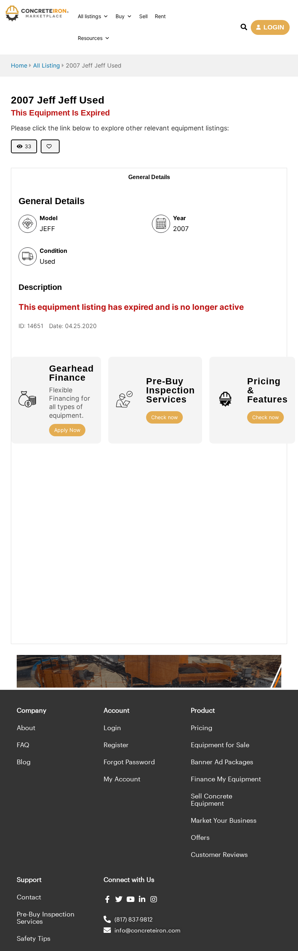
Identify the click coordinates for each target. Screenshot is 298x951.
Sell (143, 16)
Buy (120, 16)
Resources (90, 38)
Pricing (201, 728)
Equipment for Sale (220, 745)
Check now (164, 417)
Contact (29, 897)
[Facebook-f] (107, 899)
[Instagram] (153, 899)
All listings (89, 16)
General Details (149, 177)
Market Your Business (224, 820)
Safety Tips (34, 938)
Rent (160, 16)
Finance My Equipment (226, 779)
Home (19, 65)
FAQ (23, 745)
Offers (200, 837)
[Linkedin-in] (142, 899)
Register (116, 745)
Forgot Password (129, 762)
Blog (24, 762)
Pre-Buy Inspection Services (45, 917)
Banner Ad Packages (222, 762)
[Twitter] (118, 899)
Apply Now (67, 430)
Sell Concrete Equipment (211, 799)
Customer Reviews (219, 854)
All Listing (46, 65)
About (26, 728)
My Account (122, 779)
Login (112, 728)
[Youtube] (130, 899)
